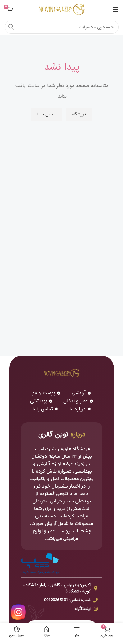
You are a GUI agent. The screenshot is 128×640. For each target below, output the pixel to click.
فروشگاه (79, 114)
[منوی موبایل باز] (115, 9)
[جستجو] (11, 27)
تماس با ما (46, 114)
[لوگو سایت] (62, 9)
